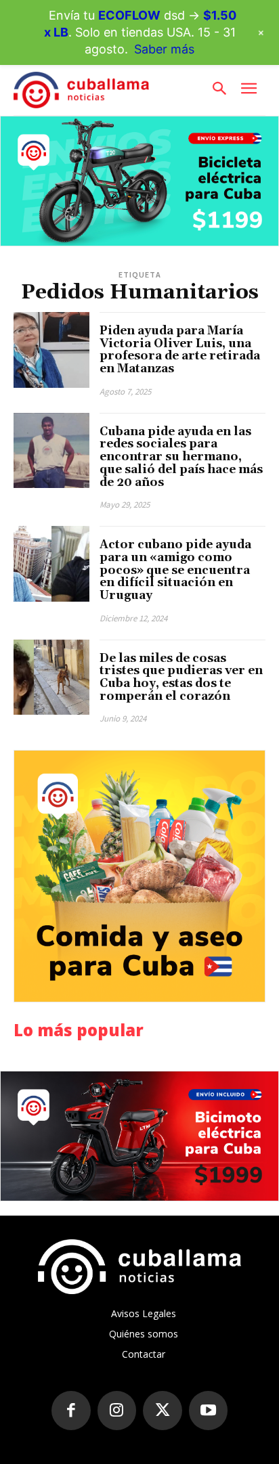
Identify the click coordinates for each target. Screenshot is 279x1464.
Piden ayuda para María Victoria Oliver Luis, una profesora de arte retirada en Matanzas (180, 350)
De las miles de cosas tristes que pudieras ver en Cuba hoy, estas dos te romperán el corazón (181, 677)
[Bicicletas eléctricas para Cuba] (139, 181)
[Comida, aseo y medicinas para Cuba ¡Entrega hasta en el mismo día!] (139, 876)
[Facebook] (71, 1410)
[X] (162, 1410)
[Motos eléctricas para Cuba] (139, 1136)
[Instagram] (117, 1410)
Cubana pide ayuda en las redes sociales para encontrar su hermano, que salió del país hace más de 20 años (181, 457)
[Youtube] (208, 1410)
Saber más (164, 49)
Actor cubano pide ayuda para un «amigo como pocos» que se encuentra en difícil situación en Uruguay (175, 570)
